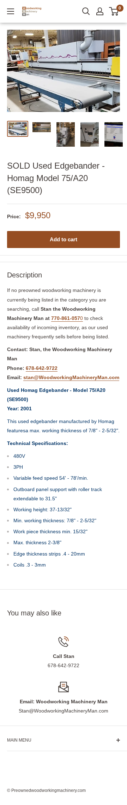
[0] (114, 11)
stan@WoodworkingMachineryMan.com (71, 377)
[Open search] (86, 11)
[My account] (99, 11)
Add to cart (63, 239)
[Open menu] (10, 11)
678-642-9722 (42, 368)
